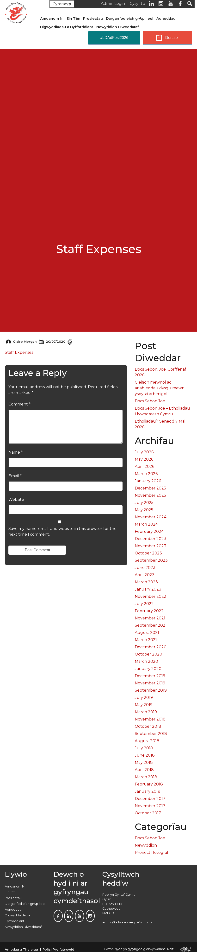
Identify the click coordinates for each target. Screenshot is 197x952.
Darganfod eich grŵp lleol (129, 18)
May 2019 (144, 704)
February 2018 (149, 784)
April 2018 (144, 769)
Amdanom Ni (51, 18)
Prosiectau (93, 18)
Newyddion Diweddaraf (117, 27)
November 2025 (150, 495)
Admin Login (113, 3)
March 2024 (146, 524)
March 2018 (146, 777)
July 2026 (144, 452)
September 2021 (151, 625)
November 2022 (150, 596)
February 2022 (149, 611)
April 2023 (144, 574)
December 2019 (150, 676)
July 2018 (144, 748)
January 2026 (148, 481)
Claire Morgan (25, 341)
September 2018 (151, 733)
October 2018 (148, 726)
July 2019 (144, 697)
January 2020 (148, 668)
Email (15, 476)
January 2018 (147, 791)
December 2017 (150, 798)
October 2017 (148, 813)
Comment (19, 404)
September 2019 (151, 690)
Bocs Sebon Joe (150, 401)
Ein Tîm (73, 18)
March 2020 (146, 661)
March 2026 (146, 473)
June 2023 (145, 567)
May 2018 (144, 762)
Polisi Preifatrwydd (58, 949)
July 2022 (144, 603)
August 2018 (147, 741)
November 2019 (150, 683)
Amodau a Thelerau (21, 949)
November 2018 (150, 719)
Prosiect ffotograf (151, 852)
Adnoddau (166, 18)
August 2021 (147, 632)
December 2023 (150, 538)
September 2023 (151, 560)
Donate (171, 38)
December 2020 (150, 647)
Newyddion (146, 845)
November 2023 (150, 546)
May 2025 (144, 510)
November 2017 (150, 806)
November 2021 (150, 618)
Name (15, 452)
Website (16, 499)
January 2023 (148, 589)
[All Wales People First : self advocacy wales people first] (16, 12)
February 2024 (149, 531)
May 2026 (144, 459)
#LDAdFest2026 (114, 38)
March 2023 (146, 582)
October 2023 (148, 553)
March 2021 (146, 639)
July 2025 (144, 502)
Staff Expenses (19, 352)
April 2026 (144, 466)
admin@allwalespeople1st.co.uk (127, 922)
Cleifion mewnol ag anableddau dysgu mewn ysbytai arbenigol (160, 388)
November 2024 (150, 517)
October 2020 (148, 654)
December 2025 (150, 488)
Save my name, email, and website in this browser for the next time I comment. (62, 531)
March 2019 (146, 712)
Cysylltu (137, 3)
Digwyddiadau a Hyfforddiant (66, 27)
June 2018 (145, 755)
